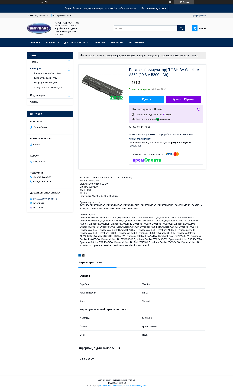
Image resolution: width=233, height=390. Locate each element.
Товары (50, 42)
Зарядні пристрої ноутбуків (47, 73)
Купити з (177, 99)
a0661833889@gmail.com (45, 199)
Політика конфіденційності (135, 386)
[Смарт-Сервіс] (39, 33)
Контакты (117, 42)
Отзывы (34, 101)
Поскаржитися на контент (110, 386)
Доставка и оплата (76, 42)
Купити (146, 99)
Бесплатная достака (153, 8)
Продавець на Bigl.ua (116, 383)
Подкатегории (37, 95)
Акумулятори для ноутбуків (120, 55)
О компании (136, 42)
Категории (35, 68)
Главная (35, 42)
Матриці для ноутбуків (45, 82)
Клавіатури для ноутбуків (47, 78)
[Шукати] (181, 28)
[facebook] (79, 255)
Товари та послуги (94, 55)
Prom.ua (131, 380)
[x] (83, 255)
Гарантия (99, 42)
